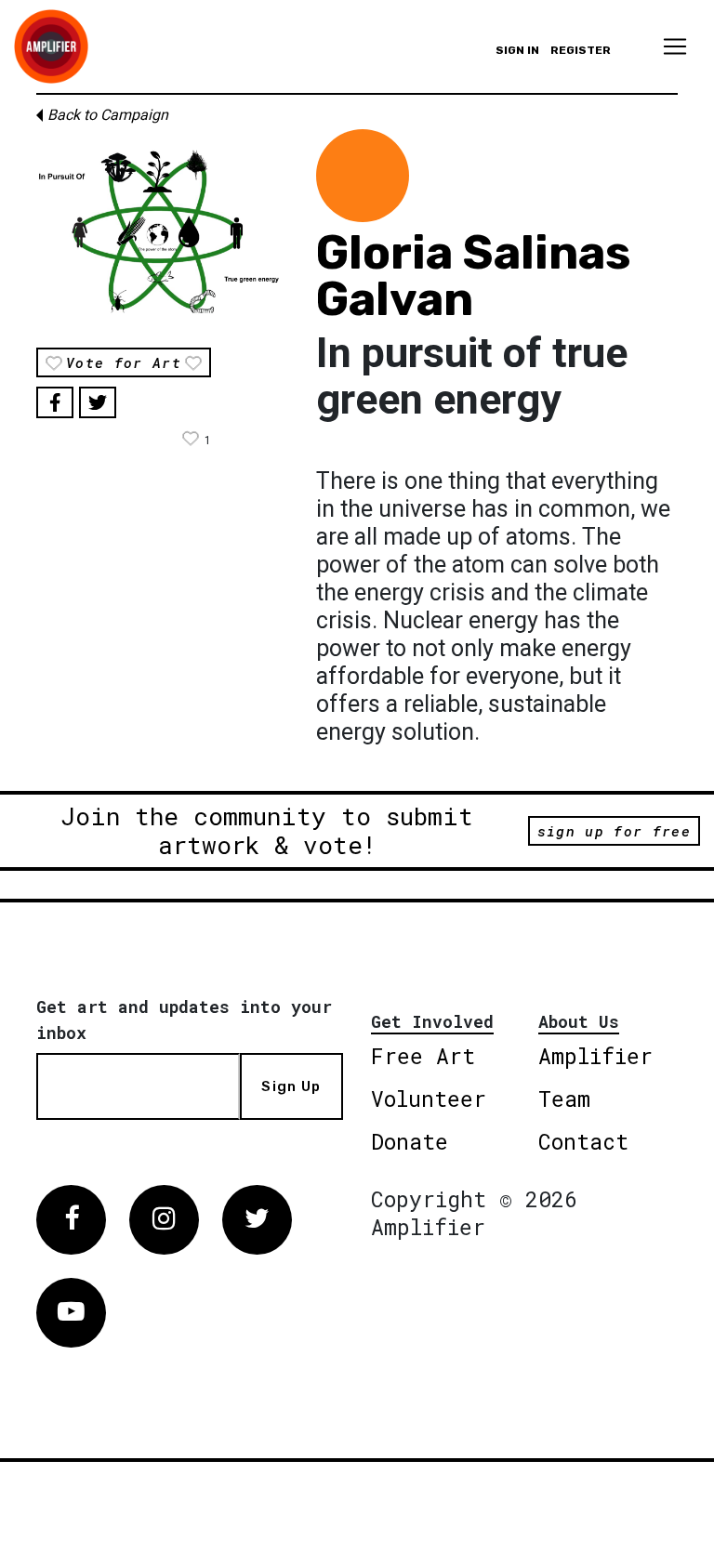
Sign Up (291, 1086)
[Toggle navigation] (675, 46)
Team (564, 1098)
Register (580, 50)
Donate (409, 1141)
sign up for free (614, 831)
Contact (583, 1141)
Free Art (423, 1056)
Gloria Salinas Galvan (473, 276)
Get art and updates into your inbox (184, 1019)
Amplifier (595, 1056)
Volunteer (428, 1098)
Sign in (517, 50)
